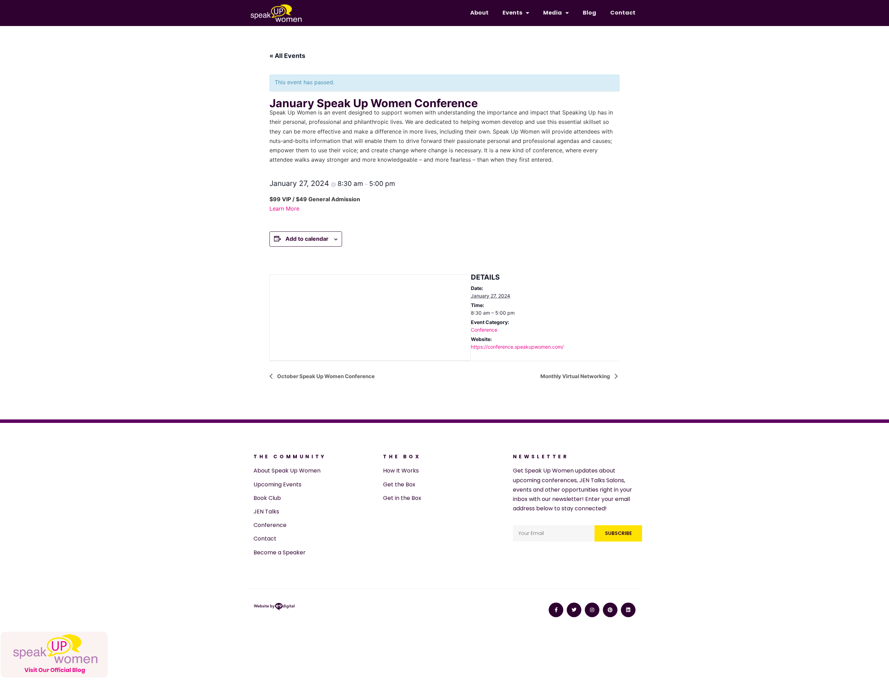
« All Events (287, 55)
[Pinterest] (610, 610)
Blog (589, 13)
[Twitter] (574, 610)
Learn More (284, 208)
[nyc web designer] (274, 608)
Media (552, 13)
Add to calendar (307, 238)
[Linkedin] (628, 610)
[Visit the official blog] (54, 676)
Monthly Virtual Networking (575, 376)
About (479, 13)
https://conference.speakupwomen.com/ (517, 347)
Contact (622, 13)
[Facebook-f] (556, 610)
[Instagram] (592, 610)
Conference (484, 330)
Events (512, 13)
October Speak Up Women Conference (325, 376)
